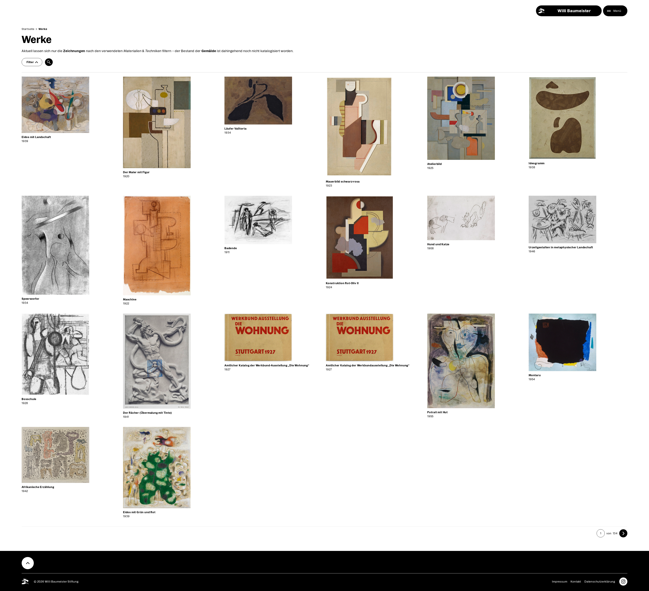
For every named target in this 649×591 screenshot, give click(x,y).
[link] (623, 533)
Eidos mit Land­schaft (36, 137)
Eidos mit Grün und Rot (139, 512)
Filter (30, 62)
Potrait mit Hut (437, 412)
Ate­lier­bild (434, 164)
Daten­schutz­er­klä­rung (599, 581)
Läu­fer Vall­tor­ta (235, 128)
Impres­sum (559, 581)
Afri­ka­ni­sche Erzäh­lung (38, 487)
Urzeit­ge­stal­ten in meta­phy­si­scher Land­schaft (561, 247)
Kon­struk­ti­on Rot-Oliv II (342, 283)
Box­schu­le (29, 399)
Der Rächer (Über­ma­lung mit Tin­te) (147, 412)
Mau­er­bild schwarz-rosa (343, 181)
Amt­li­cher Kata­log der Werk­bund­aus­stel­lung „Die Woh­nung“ (368, 365)
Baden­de (230, 248)
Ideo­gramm (537, 163)
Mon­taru (535, 375)
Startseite (28, 29)
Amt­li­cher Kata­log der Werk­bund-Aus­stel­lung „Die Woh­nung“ (266, 365)
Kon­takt (576, 581)
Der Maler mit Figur (136, 172)
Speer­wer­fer (30, 298)
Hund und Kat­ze (438, 244)
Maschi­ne (129, 299)
